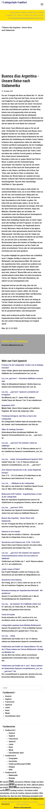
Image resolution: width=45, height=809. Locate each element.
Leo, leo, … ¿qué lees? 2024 (12, 507)
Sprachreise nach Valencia (12, 580)
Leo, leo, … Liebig (8, 636)
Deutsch (8, 696)
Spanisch (8, 705)
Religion (12, 767)
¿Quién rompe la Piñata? (11, 569)
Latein (7, 707)
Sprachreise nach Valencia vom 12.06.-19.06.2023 (21, 542)
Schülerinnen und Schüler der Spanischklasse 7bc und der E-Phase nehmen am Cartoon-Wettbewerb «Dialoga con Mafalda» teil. (22, 649)
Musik (7, 713)
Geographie (13, 758)
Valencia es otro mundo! (11, 531)
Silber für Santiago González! (13, 429)
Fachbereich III (10, 772)
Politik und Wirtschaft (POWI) (20, 764)
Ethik (10, 769)
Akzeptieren (5, 804)
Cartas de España (8, 614)
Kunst (7, 710)
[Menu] (42, 5)
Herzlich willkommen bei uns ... (13, 345)
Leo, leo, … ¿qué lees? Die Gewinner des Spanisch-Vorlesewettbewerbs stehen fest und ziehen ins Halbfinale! (21, 556)
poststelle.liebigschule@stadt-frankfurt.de (27, 18)
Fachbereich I (10, 730)
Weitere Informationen (22, 807)
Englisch (8, 699)
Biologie (12, 778)
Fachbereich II (10, 755)
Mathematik (13, 775)
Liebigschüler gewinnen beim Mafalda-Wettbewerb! (21, 625)
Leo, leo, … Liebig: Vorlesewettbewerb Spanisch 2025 (22, 459)
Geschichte (13, 761)
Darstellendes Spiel (12, 716)
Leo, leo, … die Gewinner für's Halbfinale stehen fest (21, 604)
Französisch (9, 702)
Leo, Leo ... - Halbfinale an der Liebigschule (18, 483)
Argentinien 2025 (8, 405)
